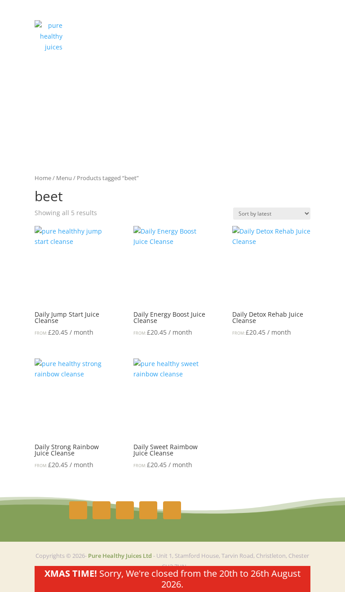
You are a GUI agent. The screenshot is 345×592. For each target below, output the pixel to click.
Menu (64, 178)
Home (43, 178)
